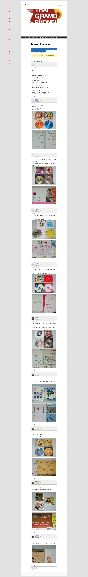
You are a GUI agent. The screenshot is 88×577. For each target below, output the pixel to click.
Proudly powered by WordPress (44, 573)
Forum (33, 48)
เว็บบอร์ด (29, 37)
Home (25, 37)
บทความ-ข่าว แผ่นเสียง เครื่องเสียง (49, 37)
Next (38, 61)
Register (54, 48)
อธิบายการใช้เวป (41, 37)
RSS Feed (33, 569)
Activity (44, 48)
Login (56, 37)
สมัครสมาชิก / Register (35, 37)
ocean (36, 63)
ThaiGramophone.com (32, 5)
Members (39, 48)
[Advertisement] (44, 29)
